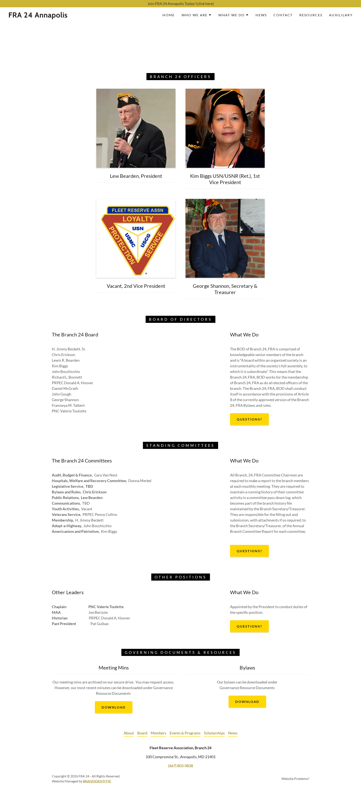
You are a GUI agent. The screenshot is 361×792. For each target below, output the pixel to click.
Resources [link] (311, 15)
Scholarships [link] (214, 733)
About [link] (129, 733)
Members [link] (158, 733)
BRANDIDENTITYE (97, 781)
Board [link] (142, 733)
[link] (56, 16)
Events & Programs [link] (185, 733)
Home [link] (169, 15)
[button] (197, 15)
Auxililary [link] (341, 15)
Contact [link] (282, 15)
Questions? (249, 419)
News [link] (261, 15)
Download (114, 707)
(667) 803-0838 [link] (180, 765)
